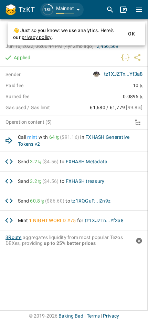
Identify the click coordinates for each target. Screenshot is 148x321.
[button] (62, 10)
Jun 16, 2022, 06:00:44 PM (50, 46)
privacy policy (37, 37)
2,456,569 (107, 46)
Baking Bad (71, 316)
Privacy (111, 316)
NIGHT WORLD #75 (54, 220)
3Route (14, 237)
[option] (74, 141)
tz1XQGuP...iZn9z (90, 201)
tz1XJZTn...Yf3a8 (123, 74)
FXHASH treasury (85, 181)
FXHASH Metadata (87, 161)
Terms (93, 316)
